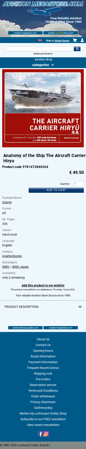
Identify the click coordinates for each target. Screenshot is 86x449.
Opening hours (43, 350)
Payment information (43, 362)
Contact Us (43, 345)
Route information (43, 356)
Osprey (7, 202)
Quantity (64, 183)
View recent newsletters (43, 425)
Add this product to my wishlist (43, 285)
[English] (40, 39)
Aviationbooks (12, 256)
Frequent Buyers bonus (43, 368)
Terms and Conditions (43, 390)
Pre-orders (43, 379)
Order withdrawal (43, 396)
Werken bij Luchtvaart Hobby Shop (43, 413)
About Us (43, 339)
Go (77, 48)
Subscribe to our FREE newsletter (43, 419)
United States (61, 40)
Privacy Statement (43, 402)
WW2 (5, 267)
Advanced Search (43, 53)
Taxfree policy (43, 407)
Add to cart (56, 190)
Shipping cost (43, 373)
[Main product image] (43, 146)
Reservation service (43, 385)
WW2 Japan (20, 267)
